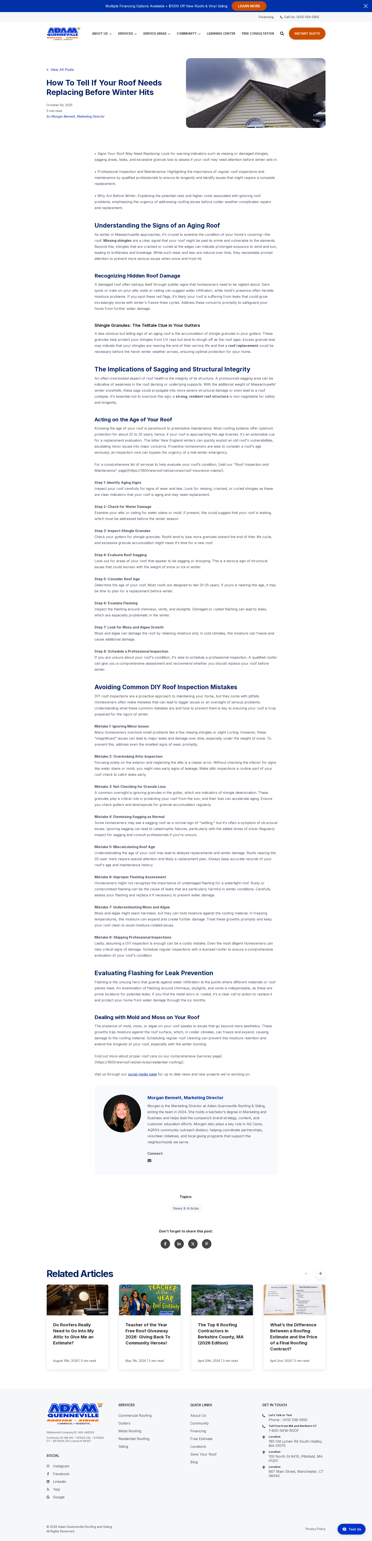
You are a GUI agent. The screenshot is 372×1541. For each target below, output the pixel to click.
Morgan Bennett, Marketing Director (78, 116)
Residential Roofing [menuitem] (133, 1439)
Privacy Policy (315, 1529)
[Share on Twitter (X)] (193, 1244)
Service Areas (155, 34)
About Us (100, 34)
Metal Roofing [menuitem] (129, 1431)
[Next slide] (320, 1273)
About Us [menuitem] (198, 1415)
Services (125, 34)
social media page (142, 1074)
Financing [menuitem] (198, 1431)
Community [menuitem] (199, 1423)
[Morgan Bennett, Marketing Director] (122, 1113)
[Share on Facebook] (165, 1244)
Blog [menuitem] (194, 1462)
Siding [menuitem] (123, 1446)
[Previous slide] (306, 1273)
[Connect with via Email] (151, 1161)
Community (187, 34)
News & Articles (186, 1208)
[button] (282, 34)
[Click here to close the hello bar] (366, 6)
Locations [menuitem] (198, 1446)
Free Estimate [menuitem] (201, 1439)
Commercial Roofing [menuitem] (135, 1415)
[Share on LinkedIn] (179, 1244)
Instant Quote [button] (307, 33)
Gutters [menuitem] (124, 1423)
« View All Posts (60, 69)
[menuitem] (266, 17)
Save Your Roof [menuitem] (203, 1454)
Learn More (249, 6)
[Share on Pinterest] (206, 1244)
